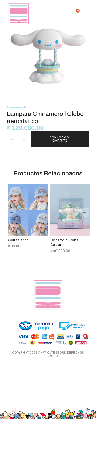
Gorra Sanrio (18, 240)
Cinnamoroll (16, 107)
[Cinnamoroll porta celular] (70, 210)
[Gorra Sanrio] (28, 210)
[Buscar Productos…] (69, 14)
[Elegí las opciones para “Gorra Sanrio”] (28, 234)
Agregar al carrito (60, 139)
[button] (70, 234)
